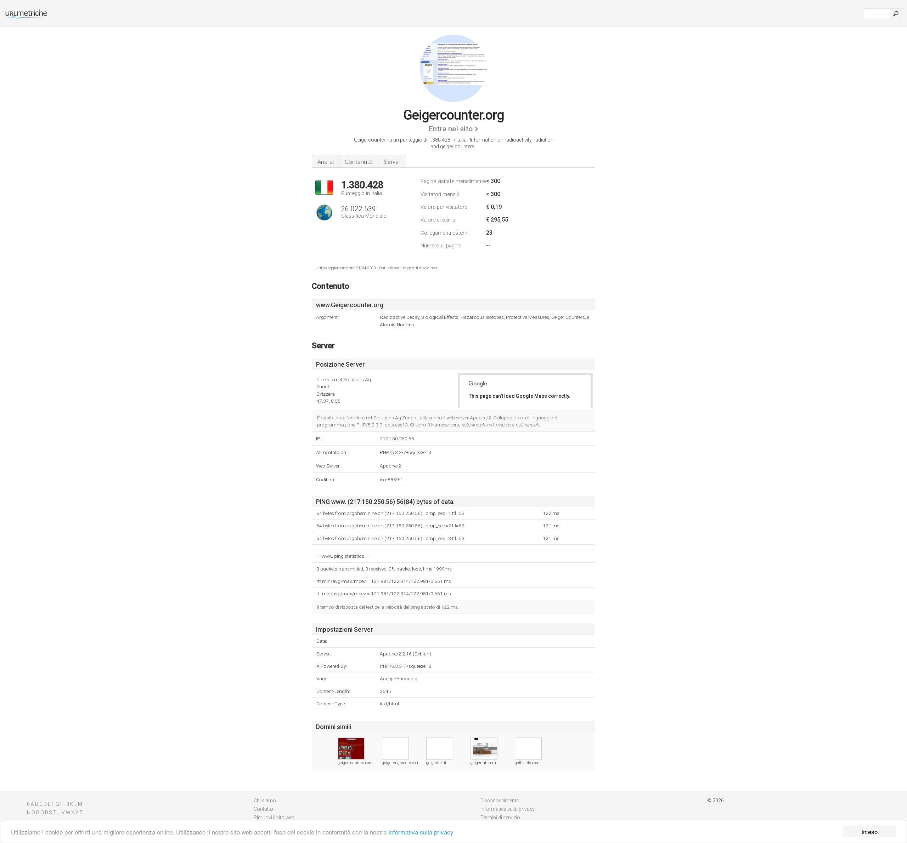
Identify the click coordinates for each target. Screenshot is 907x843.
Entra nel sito (450, 129)
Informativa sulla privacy (421, 831)
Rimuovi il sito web (274, 817)
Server (392, 161)
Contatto (263, 809)
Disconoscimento (499, 800)
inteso (870, 831)
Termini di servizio (500, 817)
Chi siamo (265, 800)
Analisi (325, 161)
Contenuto (359, 161)
